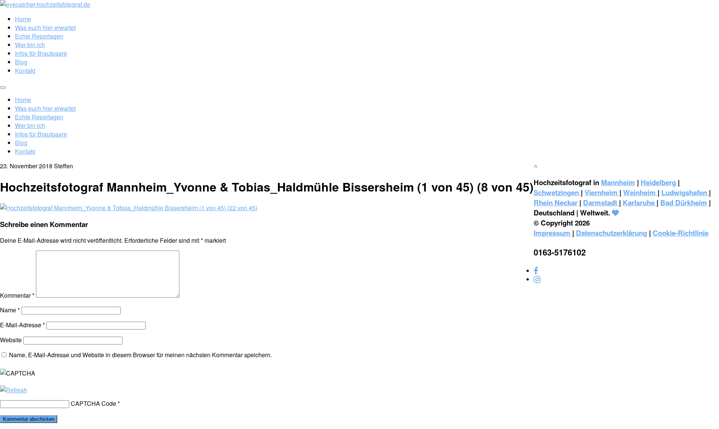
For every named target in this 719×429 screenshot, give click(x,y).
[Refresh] (13, 390)
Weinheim (640, 192)
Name (10, 310)
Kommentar (17, 295)
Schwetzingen (557, 192)
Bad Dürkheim (683, 202)
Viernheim (602, 192)
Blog (21, 62)
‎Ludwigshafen (685, 192)
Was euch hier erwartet (45, 27)
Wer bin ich (30, 44)
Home (23, 19)
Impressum (553, 233)
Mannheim (618, 182)
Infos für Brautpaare (41, 53)
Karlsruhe (639, 202)
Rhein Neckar (555, 202)
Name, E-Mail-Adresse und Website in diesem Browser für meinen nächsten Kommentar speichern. (140, 354)
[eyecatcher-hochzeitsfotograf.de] (45, 4)
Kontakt (25, 70)
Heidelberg (659, 182)
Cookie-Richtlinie (681, 233)
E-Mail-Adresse (22, 325)
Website (11, 339)
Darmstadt (601, 202)
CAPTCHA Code (93, 403)
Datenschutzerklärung (611, 233)
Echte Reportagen (39, 36)
